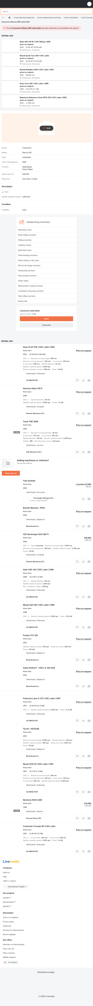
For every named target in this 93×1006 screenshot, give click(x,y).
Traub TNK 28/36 (30, 422)
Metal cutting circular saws (28, 260)
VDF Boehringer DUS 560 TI (36, 534)
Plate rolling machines (26, 296)
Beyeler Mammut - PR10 (34, 508)
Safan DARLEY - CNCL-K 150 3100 (39, 668)
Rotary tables (23, 281)
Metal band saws (24, 250)
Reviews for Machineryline (13, 930)
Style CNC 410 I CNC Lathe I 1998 (38, 570)
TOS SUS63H (29, 481)
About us (6, 872)
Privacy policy (8, 922)
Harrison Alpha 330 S (32, 388)
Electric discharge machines (29, 265)
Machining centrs (25, 230)
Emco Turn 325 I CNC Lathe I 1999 (34, 83)
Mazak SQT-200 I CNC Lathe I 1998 (38, 605)
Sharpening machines (26, 271)
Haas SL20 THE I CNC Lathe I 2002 (39, 347)
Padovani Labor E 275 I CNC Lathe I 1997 (42, 698)
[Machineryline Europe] (16, 4)
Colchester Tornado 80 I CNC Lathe (39, 826)
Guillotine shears (24, 245)
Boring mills (22, 301)
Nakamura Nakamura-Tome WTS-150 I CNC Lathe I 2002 (43, 97)
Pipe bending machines (27, 276)
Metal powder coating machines (30, 286)
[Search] (89, 11)
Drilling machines (25, 240)
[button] (89, 4)
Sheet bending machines (28, 255)
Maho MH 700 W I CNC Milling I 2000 (35, 42)
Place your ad (10, 473)
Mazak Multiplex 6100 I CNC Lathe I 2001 (37, 70)
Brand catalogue (9, 934)
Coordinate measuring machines (31, 291)
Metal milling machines (27, 235)
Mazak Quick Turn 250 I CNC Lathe (34, 56)
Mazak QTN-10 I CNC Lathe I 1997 (38, 764)
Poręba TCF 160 (30, 635)
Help (5, 877)
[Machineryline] (9, 17)
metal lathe (26, 157)
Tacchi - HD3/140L (31, 729)
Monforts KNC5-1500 (32, 800)
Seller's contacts (9, 881)
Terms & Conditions (10, 917)
